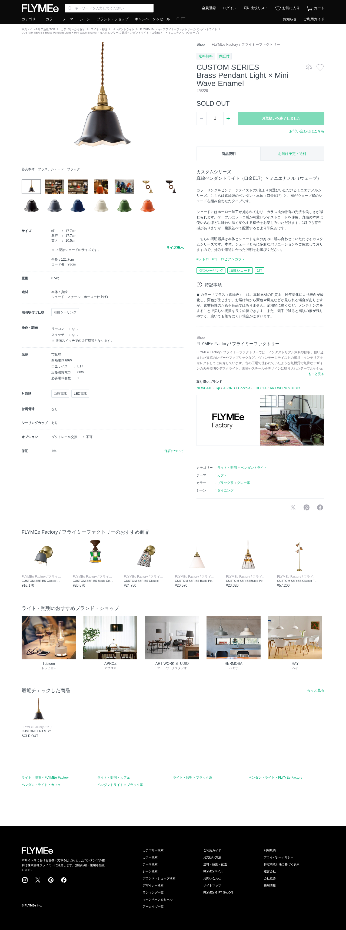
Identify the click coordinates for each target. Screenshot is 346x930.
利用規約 (270, 850)
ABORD (229, 388)
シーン (85, 19)
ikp (218, 388)
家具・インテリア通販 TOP (38, 29)
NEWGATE (204, 388)
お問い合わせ (212, 878)
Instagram (25, 880)
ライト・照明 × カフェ (113, 777)
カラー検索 (150, 857)
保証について (174, 451)
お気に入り (291, 8)
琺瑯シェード (240, 270)
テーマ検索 (150, 864)
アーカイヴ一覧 (153, 906)
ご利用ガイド (313, 19)
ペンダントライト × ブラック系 (120, 785)
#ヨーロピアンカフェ (228, 259)
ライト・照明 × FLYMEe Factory (45, 777)
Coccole (244, 388)
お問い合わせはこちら (306, 131)
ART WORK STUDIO (285, 388)
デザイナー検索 (153, 885)
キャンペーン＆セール (152, 19)
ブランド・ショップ (112, 19)
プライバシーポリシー (279, 857)
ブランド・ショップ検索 (159, 878)
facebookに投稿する (320, 507)
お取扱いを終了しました (281, 118)
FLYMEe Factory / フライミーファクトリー (246, 44)
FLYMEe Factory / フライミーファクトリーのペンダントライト (178, 29)
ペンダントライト (123, 29)
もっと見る (315, 690)
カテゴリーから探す (73, 29)
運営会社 (270, 871)
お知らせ (290, 19)
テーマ (68, 19)
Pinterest (51, 880)
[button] (26, 103)
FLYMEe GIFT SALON (218, 892)
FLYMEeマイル (213, 871)
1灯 (259, 270)
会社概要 (270, 878)
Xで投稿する (293, 507)
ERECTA (260, 388)
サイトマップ (212, 885)
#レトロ (203, 259)
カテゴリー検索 (153, 850)
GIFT (181, 19)
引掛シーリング (211, 270)
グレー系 (243, 483)
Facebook (64, 880)
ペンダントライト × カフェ (41, 785)
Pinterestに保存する (306, 507)
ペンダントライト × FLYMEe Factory (275, 777)
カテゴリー (30, 19)
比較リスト (259, 8)
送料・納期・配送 (215, 864)
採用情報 (270, 885)
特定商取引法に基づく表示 (282, 864)
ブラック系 (225, 483)
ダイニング (225, 490)
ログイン (229, 8)
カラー (51, 19)
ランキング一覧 (153, 892)
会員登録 (209, 8)
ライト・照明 (99, 29)
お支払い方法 (212, 857)
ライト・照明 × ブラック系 (192, 777)
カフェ (222, 475)
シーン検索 (150, 871)
